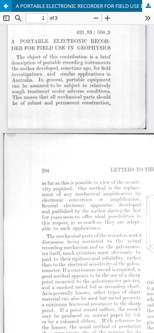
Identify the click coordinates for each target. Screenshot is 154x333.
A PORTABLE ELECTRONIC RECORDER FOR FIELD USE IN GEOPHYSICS (85, 5)
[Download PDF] (148, 6)
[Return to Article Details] (6, 6)
